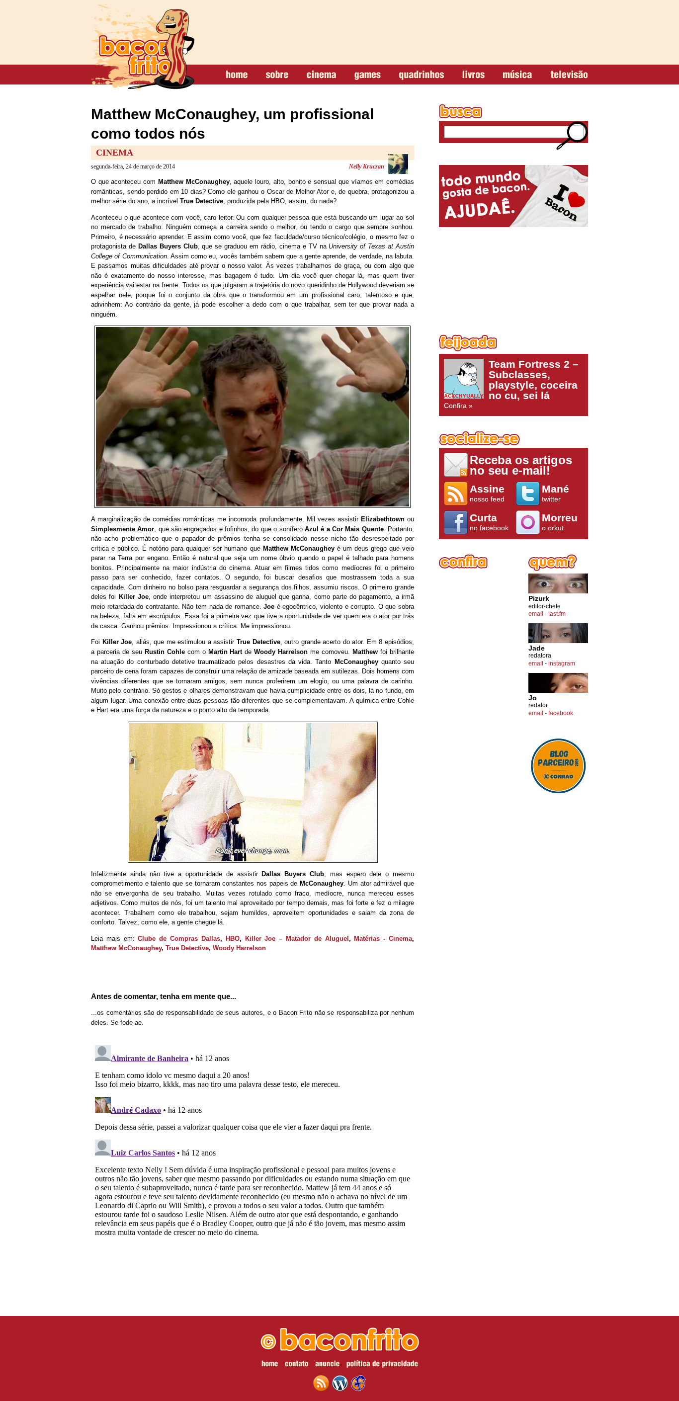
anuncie (327, 1365)
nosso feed (487, 493)
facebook (560, 713)
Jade (536, 648)
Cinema (114, 153)
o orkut (560, 522)
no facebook (489, 522)
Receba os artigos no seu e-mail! (521, 465)
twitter (555, 493)
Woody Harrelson (239, 948)
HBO (233, 938)
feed (321, 1383)
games (367, 75)
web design (358, 1383)
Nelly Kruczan (366, 166)
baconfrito (142, 46)
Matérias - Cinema (383, 938)
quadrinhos (421, 75)
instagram (561, 663)
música (517, 75)
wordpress (340, 1383)
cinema (321, 75)
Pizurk (538, 598)
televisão (569, 75)
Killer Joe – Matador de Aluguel (297, 938)
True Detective (187, 948)
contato (296, 1365)
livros (473, 75)
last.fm (557, 613)
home (237, 75)
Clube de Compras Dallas (179, 938)
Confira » (511, 384)
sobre (277, 75)
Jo (532, 698)
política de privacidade (382, 1365)
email (535, 613)
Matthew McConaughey (126, 948)
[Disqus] (252, 1165)
